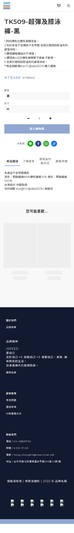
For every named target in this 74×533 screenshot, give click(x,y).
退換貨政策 (14, 481)
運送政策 (11, 406)
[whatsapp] (46, 144)
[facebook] (38, 144)
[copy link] (54, 144)
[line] (30, 144)
